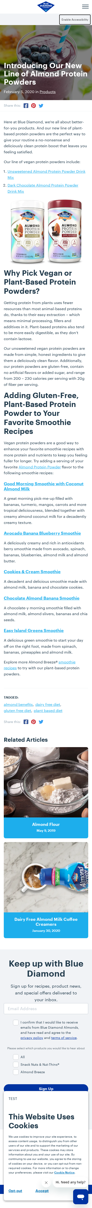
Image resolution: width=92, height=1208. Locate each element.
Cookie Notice (64, 1172)
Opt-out (15, 1191)
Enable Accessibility (75, 19)
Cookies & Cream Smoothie (32, 572)
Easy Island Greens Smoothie (34, 630)
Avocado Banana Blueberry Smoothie (42, 533)
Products (48, 91)
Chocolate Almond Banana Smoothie (41, 598)
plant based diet (48, 710)
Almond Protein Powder (40, 467)
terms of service (64, 1038)
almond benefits (18, 704)
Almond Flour (46, 824)
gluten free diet (17, 710)
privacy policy (32, 1038)
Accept (42, 1191)
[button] (85, 6)
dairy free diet (47, 704)
